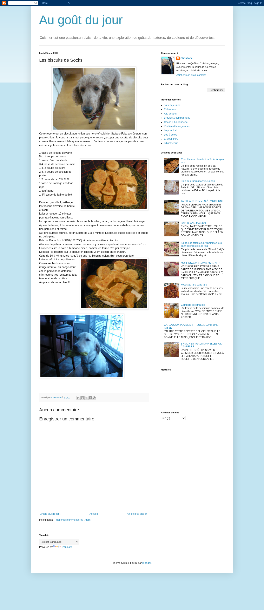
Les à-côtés (170, 134)
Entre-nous (170, 109)
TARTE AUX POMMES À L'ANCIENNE (202, 201)
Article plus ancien (137, 513)
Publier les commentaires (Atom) (73, 519)
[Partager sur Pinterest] (94, 398)
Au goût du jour (81, 20)
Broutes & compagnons (177, 117)
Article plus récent (50, 513)
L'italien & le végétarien (177, 126)
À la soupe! (170, 113)
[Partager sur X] (86, 398)
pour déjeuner (172, 105)
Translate (66, 547)
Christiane (186, 58)
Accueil (94, 513)
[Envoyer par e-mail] (79, 398)
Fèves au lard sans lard (194, 284)
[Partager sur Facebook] (90, 398)
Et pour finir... (171, 138)
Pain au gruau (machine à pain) (198, 181)
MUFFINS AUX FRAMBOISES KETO (201, 263)
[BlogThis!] (82, 398)
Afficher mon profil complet (191, 75)
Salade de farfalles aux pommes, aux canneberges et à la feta (201, 244)
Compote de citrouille (193, 304)
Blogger (146, 563)
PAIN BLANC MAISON (193, 223)
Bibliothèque (171, 143)
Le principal (170, 130)
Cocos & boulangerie (176, 122)
